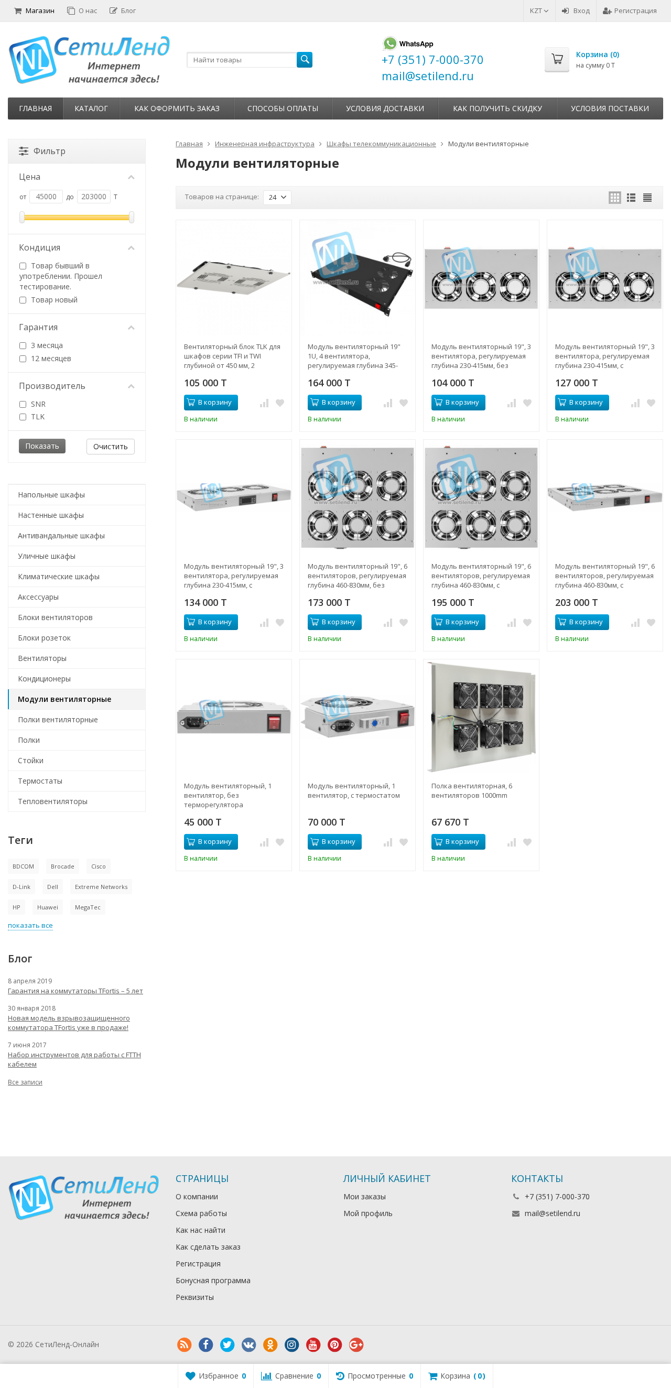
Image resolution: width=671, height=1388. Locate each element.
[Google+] (356, 1345)
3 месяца (46, 345)
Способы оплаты (282, 108)
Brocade (62, 866)
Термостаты (40, 781)
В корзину (215, 402)
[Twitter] (227, 1345)
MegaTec (88, 907)
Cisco (98, 866)
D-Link (21, 887)
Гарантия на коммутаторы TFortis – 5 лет (75, 990)
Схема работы (201, 1213)
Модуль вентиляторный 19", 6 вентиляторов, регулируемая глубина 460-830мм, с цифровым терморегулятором (605, 575)
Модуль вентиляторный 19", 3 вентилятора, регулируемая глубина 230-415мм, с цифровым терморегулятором (234, 575)
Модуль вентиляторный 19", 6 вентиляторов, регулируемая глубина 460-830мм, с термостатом (481, 575)
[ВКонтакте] (248, 1345)
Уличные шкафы (46, 556)
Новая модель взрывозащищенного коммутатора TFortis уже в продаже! (69, 1022)
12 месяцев (50, 358)
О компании (197, 1196)
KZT (537, 10)
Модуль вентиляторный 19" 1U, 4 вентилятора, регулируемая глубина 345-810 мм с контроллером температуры (354, 356)
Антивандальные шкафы (61, 535)
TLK (37, 416)
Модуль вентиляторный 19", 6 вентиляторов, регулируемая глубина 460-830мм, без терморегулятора (357, 575)
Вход (581, 10)
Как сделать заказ (208, 1247)
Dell (52, 887)
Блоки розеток (44, 638)
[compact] (647, 197)
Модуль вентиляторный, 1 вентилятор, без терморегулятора (228, 795)
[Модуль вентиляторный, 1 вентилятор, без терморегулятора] (233, 717)
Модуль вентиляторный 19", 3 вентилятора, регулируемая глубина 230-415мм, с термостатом (605, 356)
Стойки (31, 760)
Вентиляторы (42, 658)
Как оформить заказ (177, 108)
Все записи (25, 1082)
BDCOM (23, 866)
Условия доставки (385, 108)
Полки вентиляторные (58, 719)
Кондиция (39, 247)
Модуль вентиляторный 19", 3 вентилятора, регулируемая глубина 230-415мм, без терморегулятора (481, 356)
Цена (29, 176)
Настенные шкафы (51, 515)
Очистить (110, 446)
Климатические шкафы (59, 576)
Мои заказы (364, 1196)
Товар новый (53, 300)
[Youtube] (313, 1345)
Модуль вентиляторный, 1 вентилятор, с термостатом (354, 790)
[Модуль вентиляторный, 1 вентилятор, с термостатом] (357, 717)
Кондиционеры (44, 679)
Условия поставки (610, 108)
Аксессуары (38, 597)
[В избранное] (280, 402)
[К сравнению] (264, 402)
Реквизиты (195, 1297)
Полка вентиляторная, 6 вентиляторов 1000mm (471, 790)
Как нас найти (200, 1230)
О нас (88, 10)
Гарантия (38, 327)
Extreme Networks (101, 887)
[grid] (615, 197)
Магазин (40, 10)
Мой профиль (368, 1213)
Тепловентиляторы (53, 801)
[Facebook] (205, 1345)
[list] (631, 197)
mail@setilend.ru (552, 1213)
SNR (37, 404)
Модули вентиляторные (64, 699)
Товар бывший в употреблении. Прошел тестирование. (60, 276)
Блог (128, 10)
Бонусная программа (213, 1280)
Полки (29, 740)
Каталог (91, 108)
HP (16, 907)
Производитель (52, 386)
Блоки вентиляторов (55, 617)
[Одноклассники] (270, 1345)
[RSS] (184, 1345)
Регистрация (635, 10)
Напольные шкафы (51, 495)
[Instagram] (291, 1345)
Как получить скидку (497, 108)
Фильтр (50, 151)
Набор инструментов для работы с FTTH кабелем (74, 1059)
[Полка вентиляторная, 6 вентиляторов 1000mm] (481, 717)
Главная (35, 108)
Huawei (47, 907)
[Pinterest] (334, 1345)
